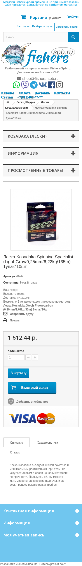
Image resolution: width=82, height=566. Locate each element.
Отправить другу (21, 314)
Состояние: (11, 282)
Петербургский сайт (52, 564)
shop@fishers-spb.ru (40, 78)
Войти (72, 16)
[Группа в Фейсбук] (51, 86)
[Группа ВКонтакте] (42, 86)
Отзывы (15, 452)
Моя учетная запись (23, 535)
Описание (13, 442)
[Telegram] (34, 86)
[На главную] (8, 102)
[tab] (16, 442)
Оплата (24, 93)
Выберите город (13, 293)
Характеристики (47, 442)
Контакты (62, 93)
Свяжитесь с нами (67, 26)
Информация (23, 153)
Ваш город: (34, 26)
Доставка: (9, 297)
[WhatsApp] (16, 86)
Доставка (42, 93)
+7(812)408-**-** (30, 97)
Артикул (9, 276)
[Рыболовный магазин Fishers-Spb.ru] (38, 54)
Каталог (7, 93)
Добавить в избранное (32, 401)
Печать (15, 320)
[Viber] (25, 86)
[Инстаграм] (59, 86)
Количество (16, 351)
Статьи (7, 97)
